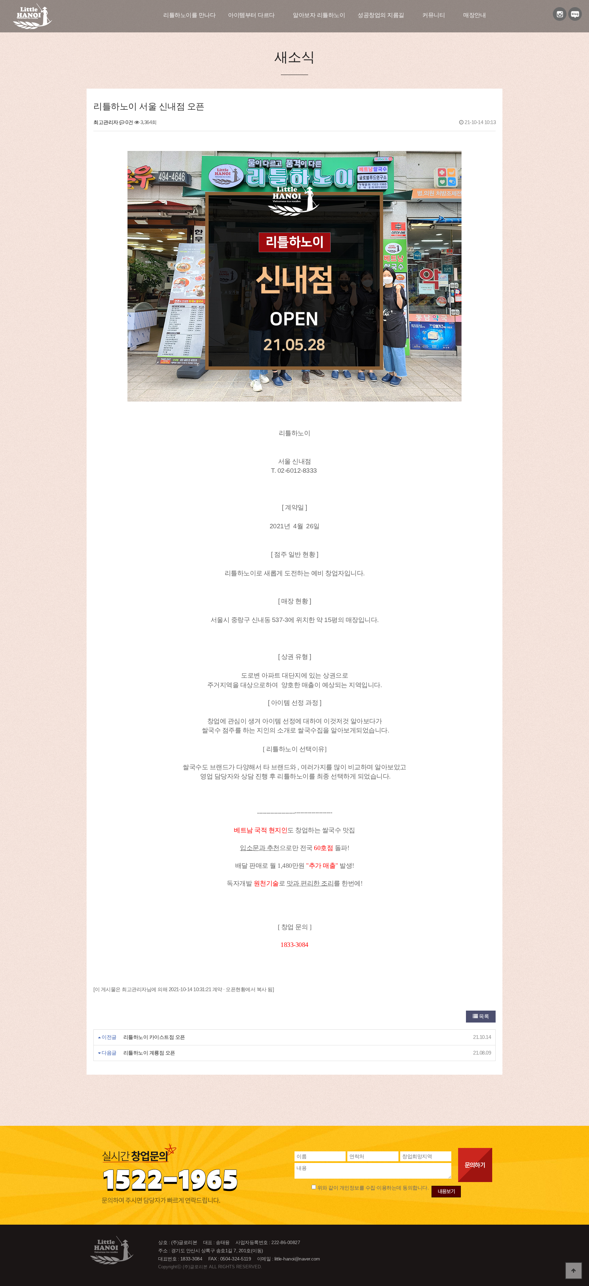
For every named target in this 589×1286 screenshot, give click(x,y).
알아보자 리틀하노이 (319, 15)
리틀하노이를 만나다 (189, 15)
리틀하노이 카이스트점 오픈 (154, 1037)
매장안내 (474, 15)
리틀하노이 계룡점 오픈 (149, 1053)
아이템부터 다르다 (251, 15)
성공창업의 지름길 (381, 15)
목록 (483, 1016)
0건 (128, 122)
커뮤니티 (433, 15)
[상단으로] (573, 1270)
